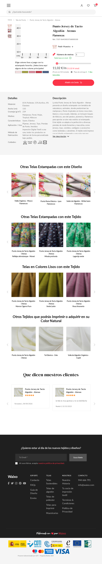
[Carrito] (95, 5)
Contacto (34, 480)
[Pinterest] (20, 483)
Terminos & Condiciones (68, 502)
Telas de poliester (50, 498)
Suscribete (78, 458)
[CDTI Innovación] (26, 545)
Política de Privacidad (67, 510)
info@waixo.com (86, 485)
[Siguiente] (94, 192)
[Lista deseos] (88, 5)
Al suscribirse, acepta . (42, 463)
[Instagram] (16, 483)
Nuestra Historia (66, 482)
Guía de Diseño (34, 492)
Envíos (33, 498)
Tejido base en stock (61, 58)
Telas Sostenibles (51, 482)
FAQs (33, 485)
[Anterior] (7, 192)
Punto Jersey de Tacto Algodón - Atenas (35, 390)
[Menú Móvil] (8, 5)
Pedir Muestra (63, 47)
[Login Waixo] (81, 5)
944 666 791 (84, 480)
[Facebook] (8, 483)
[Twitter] (12, 483)
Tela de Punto (21, 20)
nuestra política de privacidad (51, 463)
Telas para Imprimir (51, 507)
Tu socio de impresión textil (67, 491)
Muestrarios (52, 513)
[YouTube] (24, 483)
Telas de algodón (50, 490)
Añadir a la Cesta (72, 82)
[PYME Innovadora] (54, 545)
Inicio (10, 20)
